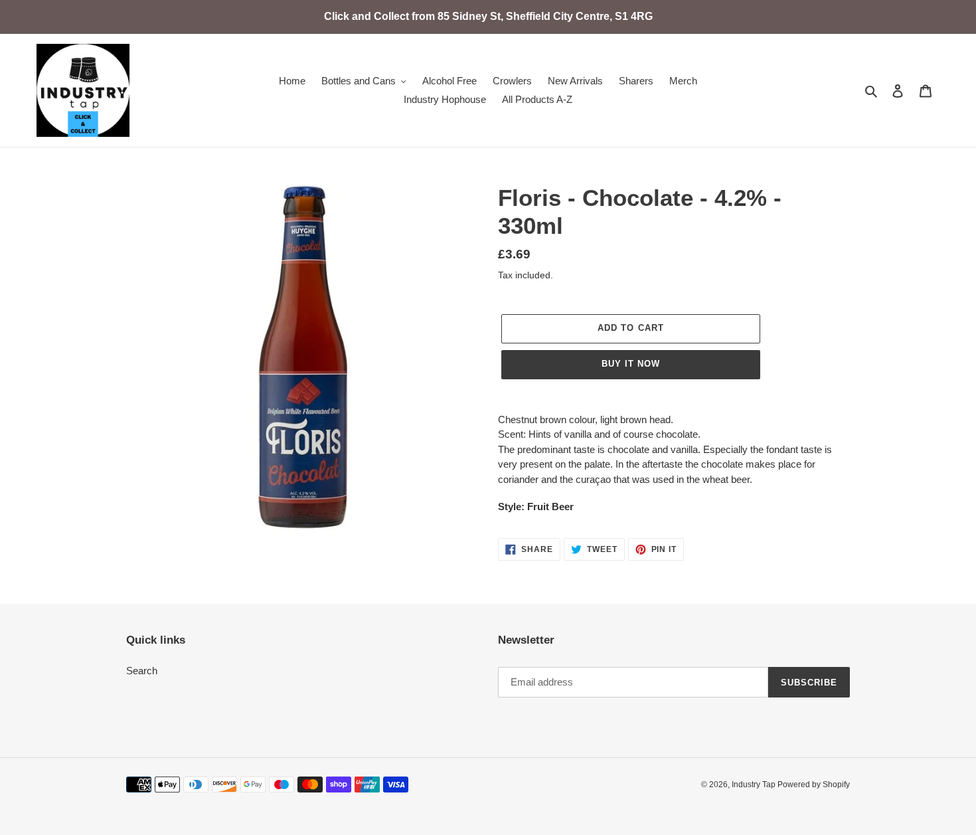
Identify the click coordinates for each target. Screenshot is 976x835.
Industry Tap (754, 784)
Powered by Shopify (813, 784)
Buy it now (631, 364)
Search (141, 670)
